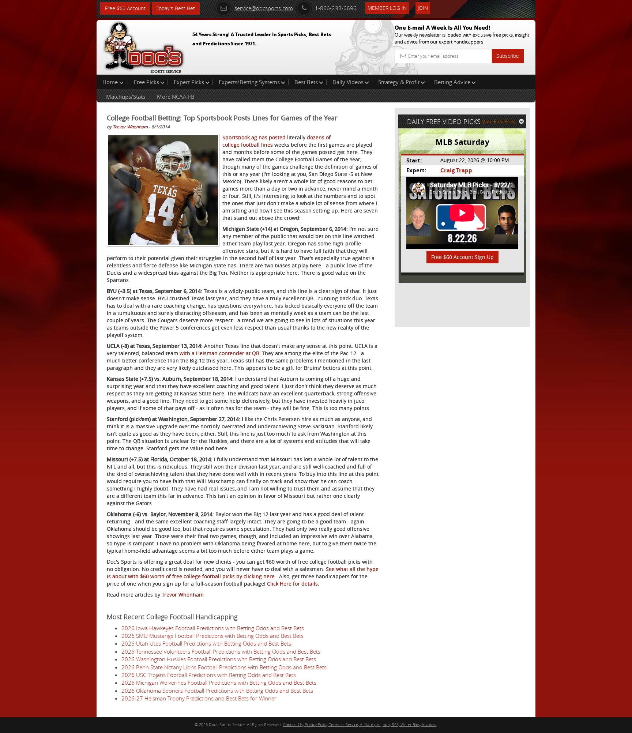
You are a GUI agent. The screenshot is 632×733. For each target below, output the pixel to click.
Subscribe (507, 55)
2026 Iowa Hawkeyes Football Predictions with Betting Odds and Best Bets (212, 628)
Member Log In (387, 7)
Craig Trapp (456, 170)
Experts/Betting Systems (249, 82)
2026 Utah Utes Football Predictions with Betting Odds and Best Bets (206, 643)
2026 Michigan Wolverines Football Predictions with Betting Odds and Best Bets (218, 682)
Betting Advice (452, 82)
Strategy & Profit (399, 82)
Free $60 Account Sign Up (462, 256)
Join (423, 7)
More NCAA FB (176, 96)
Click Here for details (292, 583)
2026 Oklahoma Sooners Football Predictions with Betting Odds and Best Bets (217, 690)
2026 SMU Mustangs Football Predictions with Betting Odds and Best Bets (212, 635)
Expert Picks (189, 82)
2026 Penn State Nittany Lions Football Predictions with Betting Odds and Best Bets (224, 667)
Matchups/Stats (125, 96)
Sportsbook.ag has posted (254, 137)
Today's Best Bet (176, 8)
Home (110, 82)
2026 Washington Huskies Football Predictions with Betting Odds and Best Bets (218, 659)
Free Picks (146, 82)
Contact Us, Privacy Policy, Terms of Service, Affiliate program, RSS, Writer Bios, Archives (359, 724)
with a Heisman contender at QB (219, 353)
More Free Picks (498, 121)
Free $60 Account (125, 8)
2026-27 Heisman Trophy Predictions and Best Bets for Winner (198, 698)
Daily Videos (348, 82)
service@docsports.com (263, 8)
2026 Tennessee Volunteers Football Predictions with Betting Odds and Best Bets (220, 651)
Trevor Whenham (130, 126)
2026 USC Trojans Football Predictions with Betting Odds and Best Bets (208, 675)
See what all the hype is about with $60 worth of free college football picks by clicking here (243, 572)
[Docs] (143, 45)
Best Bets (306, 82)
